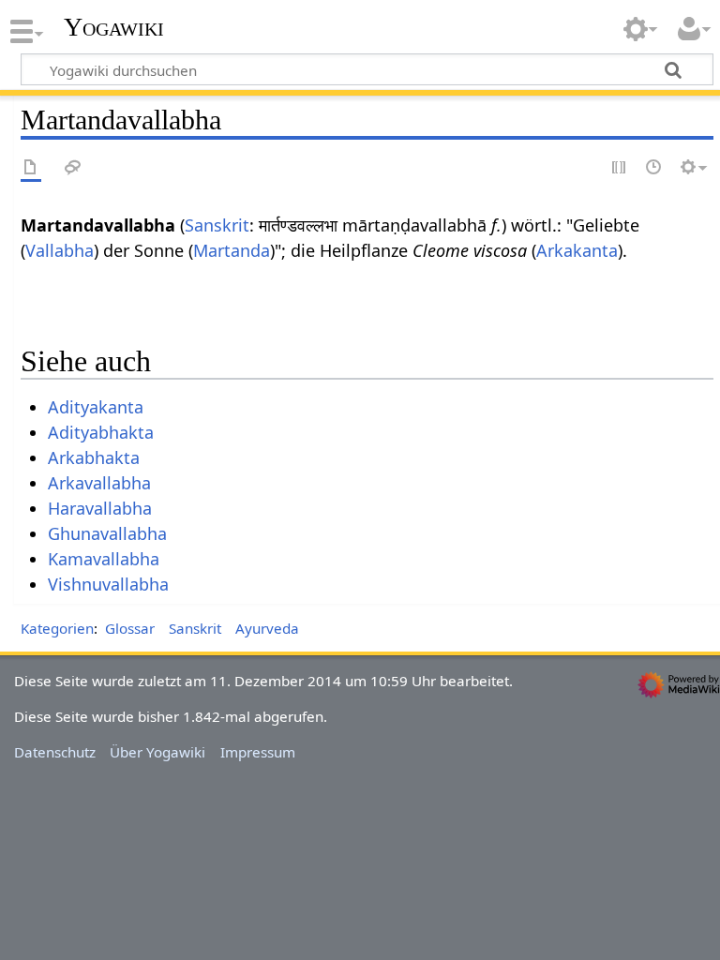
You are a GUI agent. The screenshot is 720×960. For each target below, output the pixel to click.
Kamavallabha (103, 559)
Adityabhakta (101, 432)
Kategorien (57, 628)
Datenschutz (55, 751)
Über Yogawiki (157, 751)
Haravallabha (100, 508)
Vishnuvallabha (108, 584)
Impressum (257, 751)
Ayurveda (267, 628)
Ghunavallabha (107, 533)
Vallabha (59, 250)
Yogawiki (114, 27)
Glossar (130, 628)
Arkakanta (577, 250)
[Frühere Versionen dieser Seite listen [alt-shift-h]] (654, 168)
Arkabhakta (94, 457)
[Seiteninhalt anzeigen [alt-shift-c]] (31, 168)
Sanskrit (217, 225)
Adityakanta (95, 407)
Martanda (231, 250)
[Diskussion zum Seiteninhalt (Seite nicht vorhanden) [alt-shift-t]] (73, 168)
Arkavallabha (99, 483)
